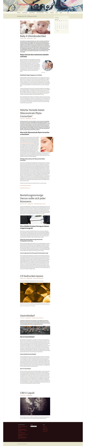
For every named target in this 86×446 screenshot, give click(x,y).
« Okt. (57, 30)
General (47, 12)
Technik (61, 12)
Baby (35, 38)
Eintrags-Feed (45, 428)
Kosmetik (34, 118)
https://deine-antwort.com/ (25, 187)
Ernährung (52, 12)
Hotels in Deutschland (40, 12)
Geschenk (37, 278)
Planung (40, 203)
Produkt (42, 278)
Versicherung (43, 203)
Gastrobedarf (27, 315)
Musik (40, 278)
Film (34, 278)
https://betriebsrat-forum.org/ (25, 185)
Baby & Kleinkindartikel (33, 36)
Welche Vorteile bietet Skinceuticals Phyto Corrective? (32, 113)
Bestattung (36, 203)
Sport (56, 12)
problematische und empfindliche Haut (26, 143)
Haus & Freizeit (24, 12)
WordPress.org (45, 431)
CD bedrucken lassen (31, 276)
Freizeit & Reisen (32, 12)
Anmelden (44, 426)
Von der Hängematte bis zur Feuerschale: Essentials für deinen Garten (22, 430)
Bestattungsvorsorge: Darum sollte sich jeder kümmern (33, 198)
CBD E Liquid (27, 392)
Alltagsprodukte (30, 38)
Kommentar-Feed (45, 429)
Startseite (18, 12)
